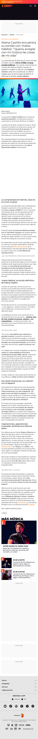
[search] (31, 6)
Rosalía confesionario (8, 2)
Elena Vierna (5, 111)
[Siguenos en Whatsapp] (32, 707)
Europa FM (4, 34)
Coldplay (31, 504)
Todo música (19, 34)
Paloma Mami (6, 447)
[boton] (27, 680)
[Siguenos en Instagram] (16, 707)
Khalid (25, 247)
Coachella (21, 502)
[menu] (35, 5)
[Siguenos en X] (27, 707)
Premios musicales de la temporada (12, 1)
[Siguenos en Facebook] (21, 707)
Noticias (12, 34)
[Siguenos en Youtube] (5, 707)
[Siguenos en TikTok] (10, 707)
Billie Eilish (17, 247)
